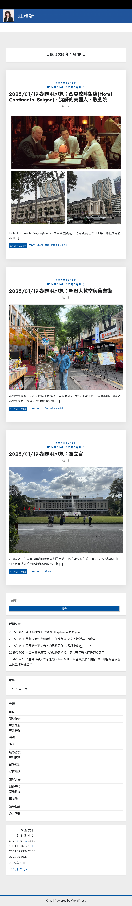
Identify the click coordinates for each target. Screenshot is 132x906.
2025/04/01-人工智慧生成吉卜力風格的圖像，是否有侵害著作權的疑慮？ (56, 653)
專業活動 (15, 726)
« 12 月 (13, 869)
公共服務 (15, 814)
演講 (12, 737)
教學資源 (15, 753)
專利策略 (15, 758)
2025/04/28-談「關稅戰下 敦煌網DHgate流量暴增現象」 (46, 632)
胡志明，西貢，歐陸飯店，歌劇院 (52, 245)
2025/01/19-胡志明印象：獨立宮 (46, 454)
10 (26, 841)
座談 (12, 744)
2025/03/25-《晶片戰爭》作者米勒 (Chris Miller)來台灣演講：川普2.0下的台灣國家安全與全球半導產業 (64, 661)
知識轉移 (15, 807)
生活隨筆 (22, 245)
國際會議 (15, 780)
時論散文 (15, 792)
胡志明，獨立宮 (44, 571)
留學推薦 (15, 764)
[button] (126, 4)
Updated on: (66, 85)
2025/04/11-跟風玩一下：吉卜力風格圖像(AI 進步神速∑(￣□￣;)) (50, 646)
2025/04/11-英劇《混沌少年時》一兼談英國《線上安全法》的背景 (52, 639)
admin (66, 106)
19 (33, 846)
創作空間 (14, 245)
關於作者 (15, 719)
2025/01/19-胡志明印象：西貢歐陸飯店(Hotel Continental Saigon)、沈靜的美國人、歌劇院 (60, 97)
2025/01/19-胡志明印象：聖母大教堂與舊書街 (60, 291)
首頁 (12, 712)
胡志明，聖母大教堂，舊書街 (50, 408)
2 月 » (24, 869)
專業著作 (15, 731)
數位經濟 (15, 771)
